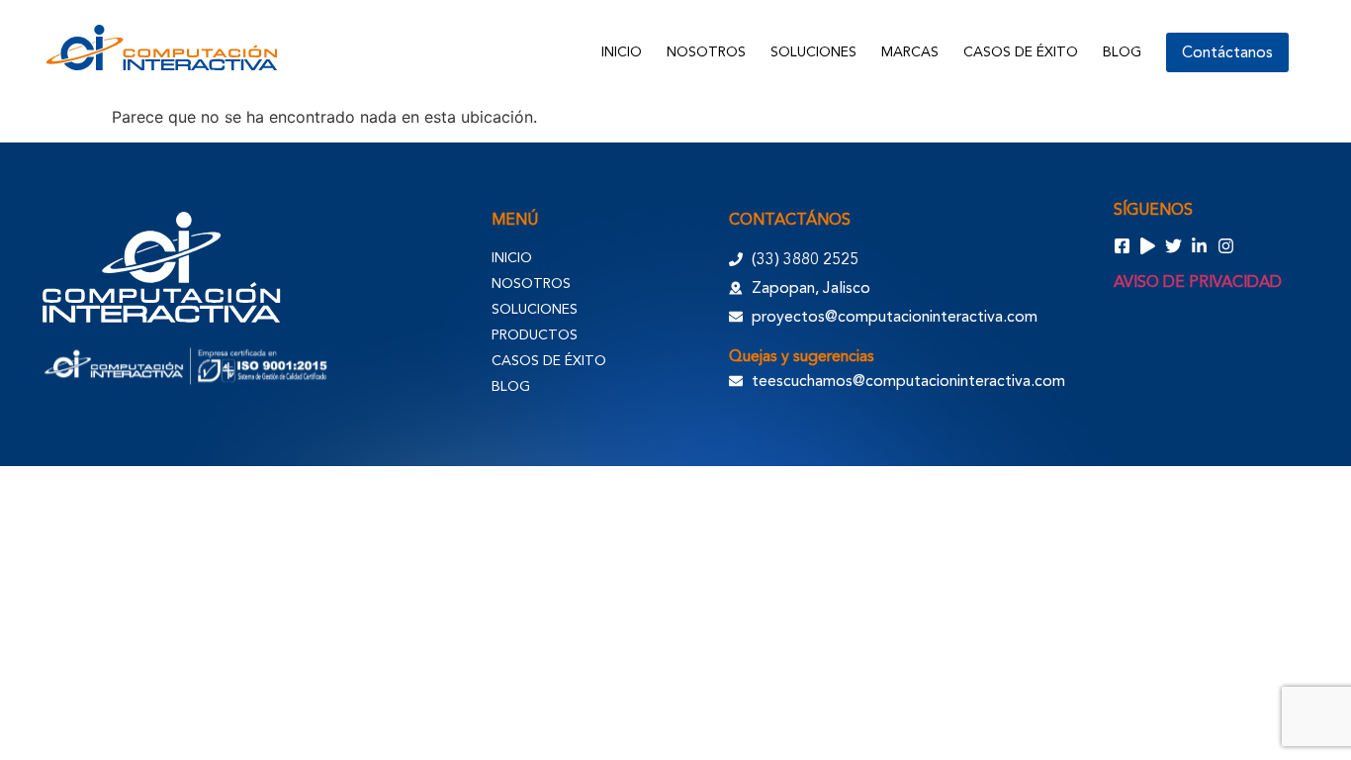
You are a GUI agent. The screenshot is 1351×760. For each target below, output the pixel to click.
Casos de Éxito (1020, 52)
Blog (1122, 52)
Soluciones (813, 52)
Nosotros (706, 52)
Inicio (621, 52)
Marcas (910, 52)
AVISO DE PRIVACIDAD (1198, 282)
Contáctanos (1227, 52)
